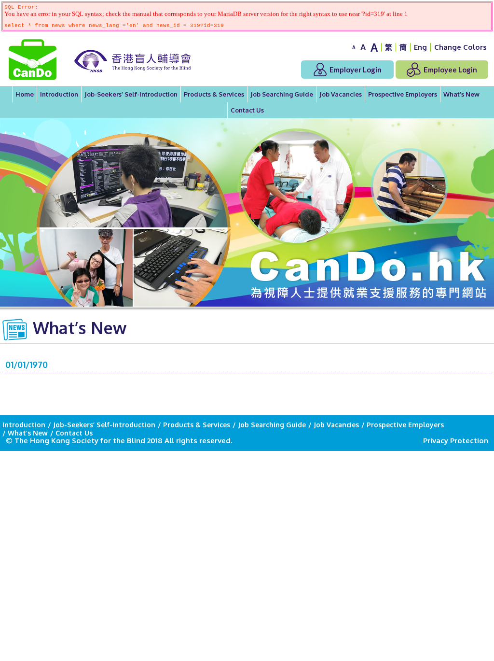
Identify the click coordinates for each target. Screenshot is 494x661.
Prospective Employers (402, 94)
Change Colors (460, 47)
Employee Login (449, 69)
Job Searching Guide (281, 94)
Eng (420, 47)
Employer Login (355, 69)
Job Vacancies (340, 94)
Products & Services (214, 94)
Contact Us (247, 110)
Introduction (59, 94)
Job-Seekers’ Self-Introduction (131, 94)
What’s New (461, 94)
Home (24, 94)
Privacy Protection (455, 440)
